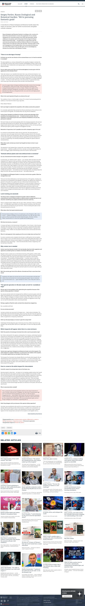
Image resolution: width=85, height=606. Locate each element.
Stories (32, 4)
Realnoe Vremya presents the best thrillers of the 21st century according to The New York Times (52, 540)
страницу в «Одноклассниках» (14, 421)
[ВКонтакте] (36, 11)
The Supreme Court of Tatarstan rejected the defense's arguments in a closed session (32, 490)
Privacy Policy (79, 602)
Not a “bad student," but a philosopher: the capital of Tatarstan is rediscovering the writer (10, 542)
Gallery (20, 4)
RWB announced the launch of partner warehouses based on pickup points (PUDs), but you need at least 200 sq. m (74, 462)
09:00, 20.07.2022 (4, 22)
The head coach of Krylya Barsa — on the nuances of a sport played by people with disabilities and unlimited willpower (31, 462)
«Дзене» (22, 422)
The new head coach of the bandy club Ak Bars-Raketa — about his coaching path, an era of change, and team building (52, 488)
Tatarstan (9, 427)
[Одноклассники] (40, 11)
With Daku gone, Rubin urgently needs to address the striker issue (52, 568)
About (77, 601)
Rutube (17, 422)
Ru (82, 4)
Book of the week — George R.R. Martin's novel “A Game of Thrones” (32, 545)
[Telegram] (12, 433)
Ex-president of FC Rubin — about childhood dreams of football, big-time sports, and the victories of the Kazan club (32, 573)
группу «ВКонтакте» (28, 419)
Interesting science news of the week (72, 489)
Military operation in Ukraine (45, 4)
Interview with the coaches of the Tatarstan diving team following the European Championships (31, 518)
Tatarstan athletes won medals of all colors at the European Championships (10, 515)
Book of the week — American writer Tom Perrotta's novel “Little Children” (73, 540)
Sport (26, 4)
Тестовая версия (47, 602)
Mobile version (46, 600)
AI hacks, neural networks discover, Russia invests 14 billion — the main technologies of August (74, 567)
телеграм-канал (18, 419)
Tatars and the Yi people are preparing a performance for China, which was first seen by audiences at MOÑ (10, 462)
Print (40, 433)
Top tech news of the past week (52, 514)
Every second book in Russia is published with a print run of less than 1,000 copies (11, 489)
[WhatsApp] (9, 433)
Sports (3, 11)
